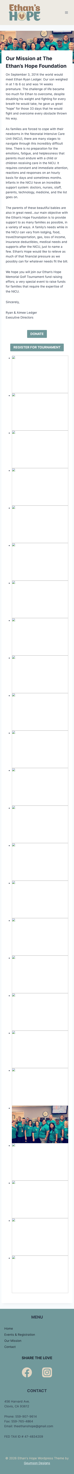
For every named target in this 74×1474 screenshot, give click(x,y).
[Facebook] (27, 1372)
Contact (10, 1347)
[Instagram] (47, 1372)
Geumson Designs (37, 1463)
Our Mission (12, 1341)
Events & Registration (19, 1334)
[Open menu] (66, 12)
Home (8, 1328)
